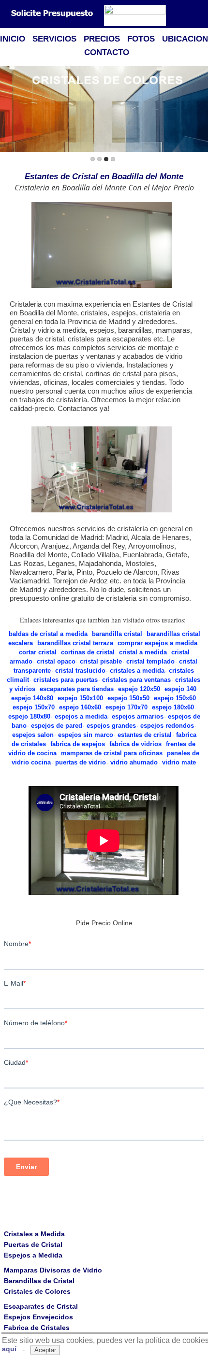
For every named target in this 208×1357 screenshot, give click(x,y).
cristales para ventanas (136, 679)
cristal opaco (56, 661)
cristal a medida (143, 652)
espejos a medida (81, 716)
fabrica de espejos (77, 744)
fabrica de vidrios (135, 744)
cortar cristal (38, 652)
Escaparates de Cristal (41, 1306)
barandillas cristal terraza (75, 643)
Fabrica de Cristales (37, 1327)
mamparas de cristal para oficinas (112, 753)
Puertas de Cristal (33, 1244)
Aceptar (45, 1350)
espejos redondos (167, 725)
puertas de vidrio (80, 762)
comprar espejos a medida (157, 643)
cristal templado (150, 661)
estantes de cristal (145, 734)
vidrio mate (179, 762)
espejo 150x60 (175, 698)
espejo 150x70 (34, 707)
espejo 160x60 (80, 707)
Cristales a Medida (34, 1234)
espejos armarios (137, 716)
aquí (9, 1349)
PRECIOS (102, 38)
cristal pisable (101, 661)
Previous (9, 110)
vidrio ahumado (134, 762)
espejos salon (33, 734)
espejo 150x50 (128, 698)
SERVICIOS (54, 38)
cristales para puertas (65, 679)
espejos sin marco (85, 734)
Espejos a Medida (33, 1255)
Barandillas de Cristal (39, 1281)
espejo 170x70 (126, 707)
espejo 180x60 (173, 707)
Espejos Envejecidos (38, 1317)
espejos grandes (111, 725)
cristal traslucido (80, 670)
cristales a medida (137, 670)
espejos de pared (56, 725)
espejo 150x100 (80, 698)
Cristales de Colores (37, 1291)
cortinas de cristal (88, 652)
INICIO (12, 38)
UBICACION (185, 38)
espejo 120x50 (139, 689)
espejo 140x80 (32, 698)
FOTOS (141, 38)
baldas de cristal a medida (48, 633)
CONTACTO (106, 52)
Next (199, 110)
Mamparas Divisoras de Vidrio (53, 1270)
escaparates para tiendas (77, 689)
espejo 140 (180, 689)
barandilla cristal (117, 633)
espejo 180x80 (29, 716)
